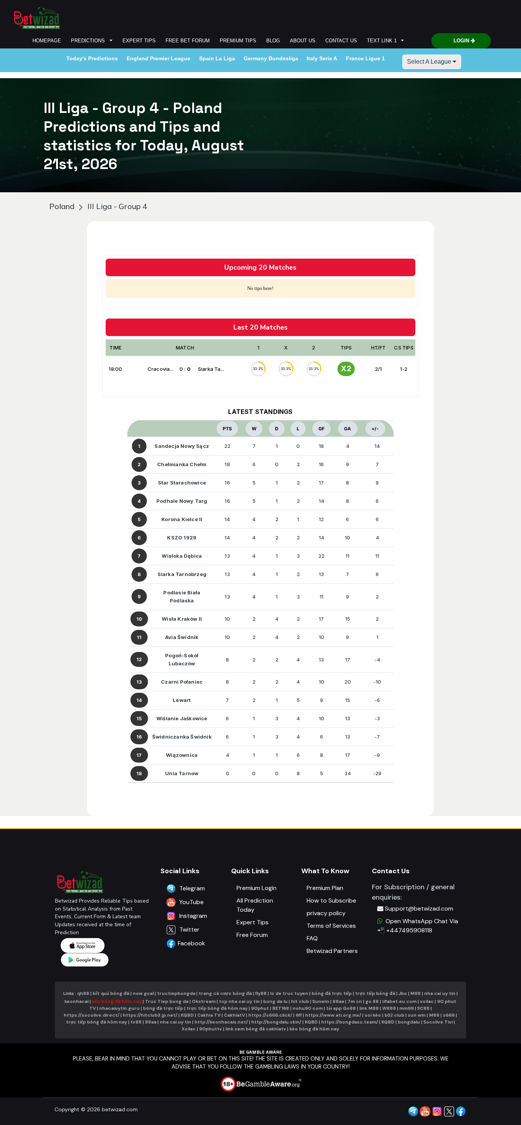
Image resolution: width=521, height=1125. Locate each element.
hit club (300, 1001)
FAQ (312, 938)
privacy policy (326, 913)
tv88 (136, 1022)
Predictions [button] (89, 40)
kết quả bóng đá (111, 993)
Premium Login (256, 888)
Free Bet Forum (188, 40)
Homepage (46, 40)
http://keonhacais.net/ (221, 1022)
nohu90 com (308, 1008)
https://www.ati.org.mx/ (333, 1015)
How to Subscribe (331, 900)
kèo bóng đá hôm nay (117, 1001)
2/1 (378, 369)
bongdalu (409, 1022)
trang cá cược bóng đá (225, 993)
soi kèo (373, 1015)
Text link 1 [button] (383, 40)
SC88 (423, 1008)
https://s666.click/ (270, 1015)
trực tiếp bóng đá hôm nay (217, 1008)
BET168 (281, 1008)
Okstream (203, 1001)
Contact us (341, 40)
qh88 (83, 993)
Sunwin (320, 1001)
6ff (299, 1015)
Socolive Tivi (438, 1022)
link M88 (369, 1008)
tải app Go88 (341, 1008)
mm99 (406, 1008)
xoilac (427, 1001)
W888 (389, 1008)
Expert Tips (139, 40)
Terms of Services (331, 926)
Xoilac (189, 1029)
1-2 (404, 369)
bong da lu (275, 1001)
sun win (417, 1015)
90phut (260, 1008)
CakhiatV (234, 1015)
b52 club (394, 1015)
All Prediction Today (254, 905)
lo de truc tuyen (289, 993)
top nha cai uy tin (239, 1001)
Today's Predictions (92, 58)
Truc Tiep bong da (166, 1001)
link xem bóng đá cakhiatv (255, 1029)
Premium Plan (325, 888)
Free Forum (252, 935)
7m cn (354, 1001)
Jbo (403, 993)
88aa (338, 1001)
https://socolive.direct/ (91, 1015)
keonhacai (76, 1001)
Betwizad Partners (332, 951)
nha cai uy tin (439, 993)
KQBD (187, 1015)
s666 (449, 1015)
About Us (302, 40)
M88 (415, 993)
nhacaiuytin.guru (119, 1008)
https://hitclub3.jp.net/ (150, 1015)
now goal (143, 993)
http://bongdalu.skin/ (276, 1022)
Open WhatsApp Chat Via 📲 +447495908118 (417, 925)
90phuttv (210, 1029)
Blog (273, 40)
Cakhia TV (208, 1015)
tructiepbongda (176, 993)
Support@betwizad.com (419, 909)
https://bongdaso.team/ (349, 1022)
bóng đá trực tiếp (332, 993)
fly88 (261, 993)
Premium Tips (238, 40)
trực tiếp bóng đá (375, 993)
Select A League (430, 61)
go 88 (372, 1001)
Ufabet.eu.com (399, 1001)
